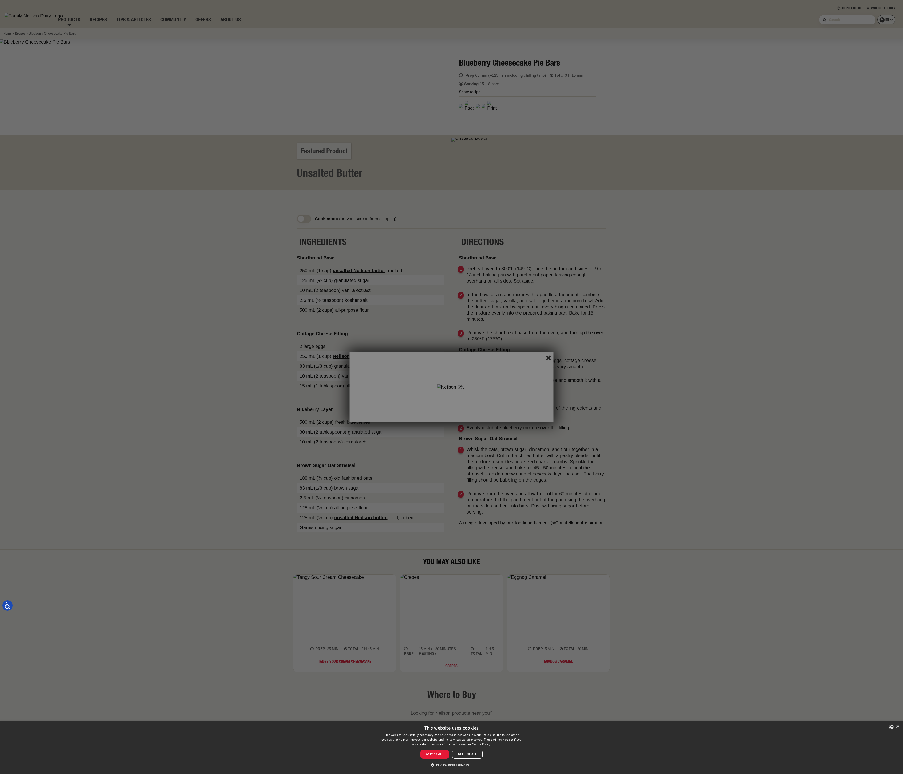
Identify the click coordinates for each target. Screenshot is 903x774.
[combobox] (891, 727)
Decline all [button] (467, 754)
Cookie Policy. (481, 744)
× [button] (897, 726)
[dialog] (451, 747)
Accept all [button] (435, 754)
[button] (451, 765)
